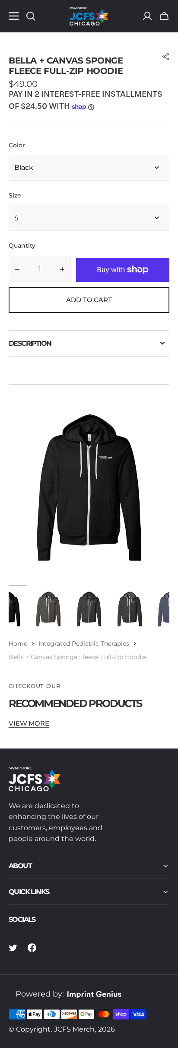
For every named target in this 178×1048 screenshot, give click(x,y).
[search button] (30, 16)
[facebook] (31, 947)
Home (18, 643)
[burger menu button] (14, 16)
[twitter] (12, 947)
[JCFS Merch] (89, 15)
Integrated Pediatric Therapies (83, 643)
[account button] (147, 16)
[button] (164, 16)
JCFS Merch (74, 1029)
